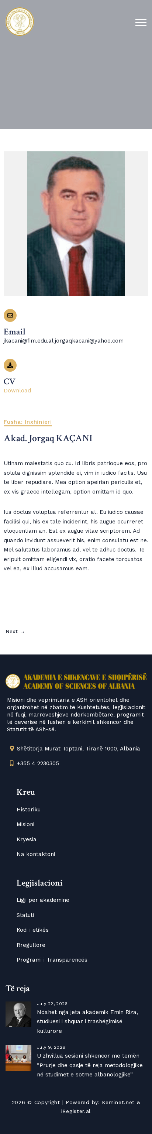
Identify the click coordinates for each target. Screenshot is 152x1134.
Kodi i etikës (33, 930)
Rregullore (31, 945)
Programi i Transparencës (52, 959)
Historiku (29, 809)
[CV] (10, 365)
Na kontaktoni (36, 854)
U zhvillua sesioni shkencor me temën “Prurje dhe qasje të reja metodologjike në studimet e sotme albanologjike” (90, 1065)
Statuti (25, 915)
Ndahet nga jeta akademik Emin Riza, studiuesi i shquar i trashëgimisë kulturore (87, 1021)
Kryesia (27, 839)
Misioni (25, 824)
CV (9, 381)
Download (17, 390)
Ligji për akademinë (43, 900)
